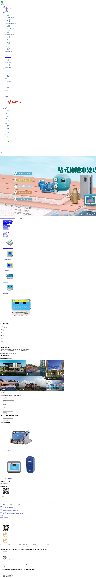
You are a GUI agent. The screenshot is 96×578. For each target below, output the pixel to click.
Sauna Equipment (6, 229)
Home (4, 6)
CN (1, 152)
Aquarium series (5, 228)
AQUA (4, 504)
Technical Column (16, 510)
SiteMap (1, 517)
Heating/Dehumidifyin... (15, 501)
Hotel (5, 507)
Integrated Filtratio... (43, 501)
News (4, 129)
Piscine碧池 (5, 234)
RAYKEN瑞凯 (5, 235)
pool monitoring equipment (7, 220)
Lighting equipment (6, 226)
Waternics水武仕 (6, 232)
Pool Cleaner (5, 224)
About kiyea (5, 7)
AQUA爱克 (5, 233)
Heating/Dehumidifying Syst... (8, 221)
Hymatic (9, 504)
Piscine (7, 504)
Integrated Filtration (6, 225)
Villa (3, 507)
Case (3, 68)
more (1, 344)
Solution (4, 108)
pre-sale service (12, 513)
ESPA (19, 504)
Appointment (17, 513)
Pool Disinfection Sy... (31, 501)
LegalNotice (6, 517)
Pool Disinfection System (10, 218)
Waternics (13, 504)
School (8, 507)
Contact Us (5, 150)
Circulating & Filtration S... (7, 222)
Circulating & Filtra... (23, 501)
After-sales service (6, 513)
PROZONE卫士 (6, 236)
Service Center (5, 145)
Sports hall (11, 507)
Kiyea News (5, 510)
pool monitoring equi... (7, 501)
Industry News (9, 510)
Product (4, 12)
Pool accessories (5, 227)
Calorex (16, 504)
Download (21, 513)
